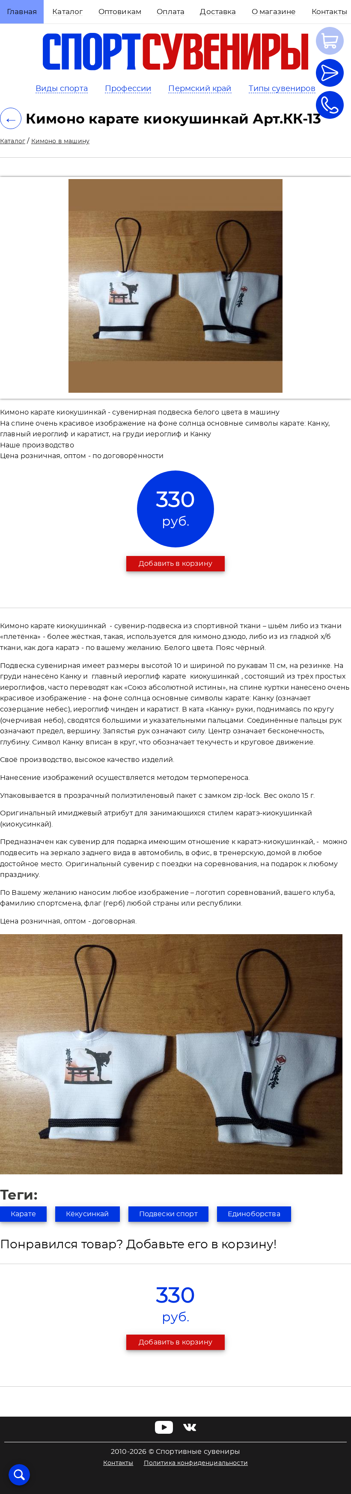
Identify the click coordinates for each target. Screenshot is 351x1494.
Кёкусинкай (87, 1214)
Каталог (12, 141)
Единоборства (254, 1214)
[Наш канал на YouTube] (164, 1431)
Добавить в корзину (175, 563)
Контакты (118, 1463)
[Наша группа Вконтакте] (189, 1431)
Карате (23, 1214)
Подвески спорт (168, 1214)
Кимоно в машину (60, 141)
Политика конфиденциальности (196, 1463)
